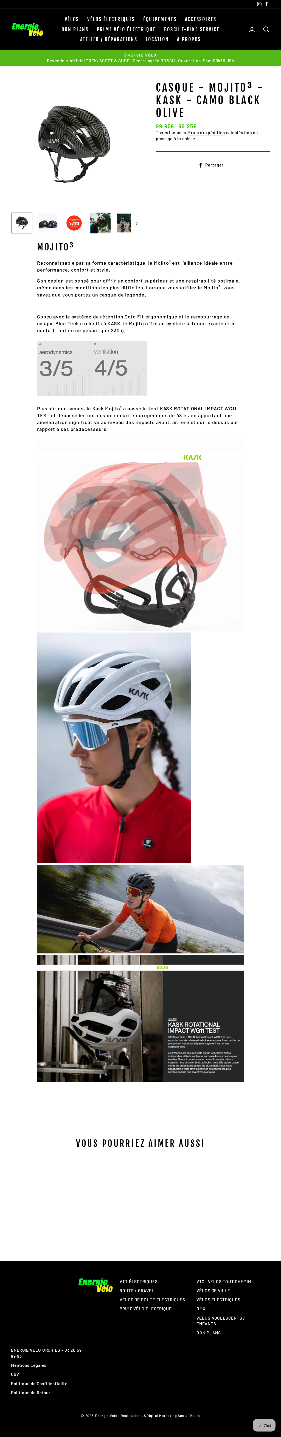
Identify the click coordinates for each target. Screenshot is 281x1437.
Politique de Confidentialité (39, 1383)
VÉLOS (72, 19)
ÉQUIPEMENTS (160, 19)
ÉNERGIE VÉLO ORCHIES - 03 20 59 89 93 (46, 1353)
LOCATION (157, 39)
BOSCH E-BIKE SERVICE (192, 29)
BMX (201, 1308)
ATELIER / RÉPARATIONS (108, 39)
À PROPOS (189, 39)
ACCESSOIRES (201, 19)
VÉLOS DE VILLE (213, 1290)
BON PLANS (74, 29)
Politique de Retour (30, 1392)
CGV (15, 1374)
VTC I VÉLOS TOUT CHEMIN (223, 1281)
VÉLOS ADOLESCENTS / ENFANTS (220, 1320)
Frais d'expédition (206, 132)
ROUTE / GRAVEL (137, 1290)
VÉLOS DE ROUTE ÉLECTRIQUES (152, 1299)
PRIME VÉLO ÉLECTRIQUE (126, 29)
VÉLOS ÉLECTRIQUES (111, 19)
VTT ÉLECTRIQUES (139, 1281)
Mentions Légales (28, 1365)
